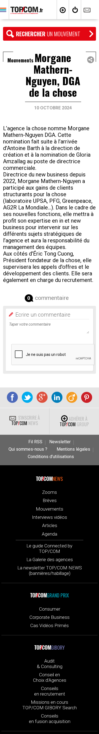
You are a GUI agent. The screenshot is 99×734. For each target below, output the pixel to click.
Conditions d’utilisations (51, 457)
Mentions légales (73, 449)
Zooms (49, 492)
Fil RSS (35, 442)
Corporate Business (49, 617)
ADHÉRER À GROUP (74, 422)
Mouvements (49, 509)
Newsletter (60, 442)
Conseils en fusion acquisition (49, 718)
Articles (49, 525)
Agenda (49, 534)
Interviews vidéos (49, 517)
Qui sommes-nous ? (28, 449)
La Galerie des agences (49, 559)
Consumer (49, 609)
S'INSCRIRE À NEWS (25, 420)
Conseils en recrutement (49, 691)
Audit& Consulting (49, 663)
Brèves (50, 500)
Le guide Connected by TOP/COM (49, 548)
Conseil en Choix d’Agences (49, 677)
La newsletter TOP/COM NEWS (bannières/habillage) (49, 570)
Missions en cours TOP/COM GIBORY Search (49, 704)
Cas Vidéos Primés (49, 625)
